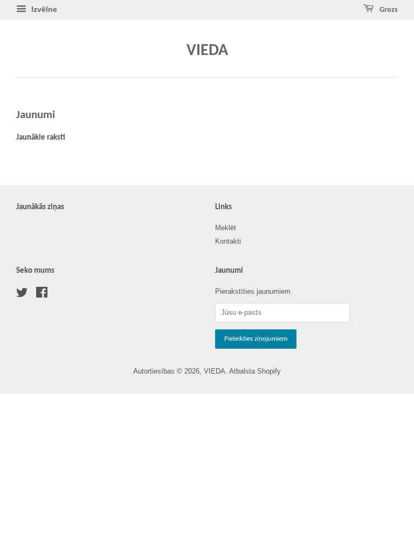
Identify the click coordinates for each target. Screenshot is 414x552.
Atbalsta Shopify (255, 371)
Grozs (388, 9)
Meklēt (225, 228)
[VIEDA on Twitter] (22, 295)
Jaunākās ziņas (40, 207)
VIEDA (207, 51)
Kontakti (228, 241)
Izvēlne (43, 9)
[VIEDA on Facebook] (42, 295)
